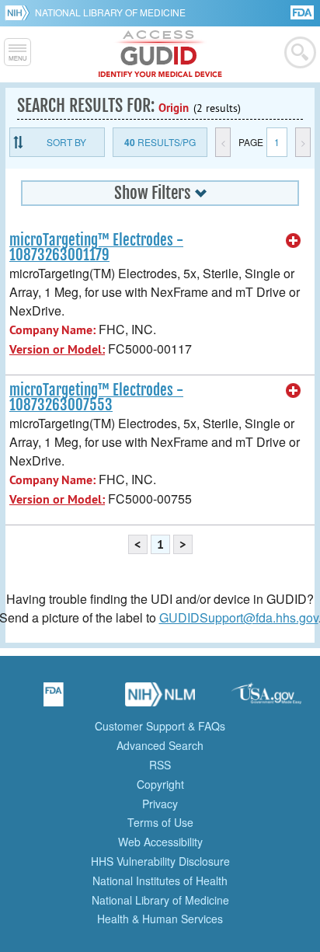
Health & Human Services (160, 918)
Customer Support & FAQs (160, 726)
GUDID (160, 54)
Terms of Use (160, 822)
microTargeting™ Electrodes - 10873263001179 (96, 247)
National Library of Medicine (110, 12)
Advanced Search (160, 745)
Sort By (66, 141)
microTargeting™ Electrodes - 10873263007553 (96, 397)
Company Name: (52, 330)
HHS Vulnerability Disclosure (160, 861)
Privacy (160, 803)
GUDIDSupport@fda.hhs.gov (238, 617)
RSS (160, 764)
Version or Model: (57, 349)
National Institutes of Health (160, 880)
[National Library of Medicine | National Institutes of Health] (160, 699)
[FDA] (303, 11)
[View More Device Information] (293, 241)
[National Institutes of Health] (20, 12)
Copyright (160, 784)
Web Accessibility (160, 841)
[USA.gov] (266, 699)
